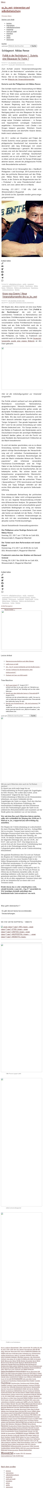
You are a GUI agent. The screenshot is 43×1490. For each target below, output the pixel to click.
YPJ (24, 1453)
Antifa (3, 1353)
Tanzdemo (3, 1440)
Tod (37, 1440)
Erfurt (25, 1377)
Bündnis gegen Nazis (15, 1368)
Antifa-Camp (8, 1353)
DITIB (31, 1373)
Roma (36, 1426)
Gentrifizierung (27, 1387)
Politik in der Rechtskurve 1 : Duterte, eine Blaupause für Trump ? (20, 57)
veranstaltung (6, 286)
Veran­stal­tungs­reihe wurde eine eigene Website (21, 339)
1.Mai (20, 1347)
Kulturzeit (11, 1400)
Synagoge (32, 1437)
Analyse (23, 1351)
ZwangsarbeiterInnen (6, 1456)
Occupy (29, 1411)
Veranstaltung (5, 1446)
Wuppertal (7, 1453)
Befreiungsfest (8, 1361)
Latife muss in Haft (12, 664)
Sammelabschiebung (12, 1429)
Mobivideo (3, 1407)
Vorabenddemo (5, 1448)
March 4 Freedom (5, 1404)
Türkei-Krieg (4, 1444)
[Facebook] (21, 271)
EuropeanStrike (5, 1381)
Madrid (36, 1402)
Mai (39, 1402)
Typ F (35, 1442)
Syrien (37, 1437)
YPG (21, 1453)
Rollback (32, 1426)
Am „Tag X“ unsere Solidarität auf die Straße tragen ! (23, 667)
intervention (10, 25)
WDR (21, 1448)
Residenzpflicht (13, 1426)
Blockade (10, 1364)
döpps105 (11, 1375)
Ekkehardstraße (38, 1375)
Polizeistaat (36, 1417)
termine (9, 23)
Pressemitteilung (23, 1418)
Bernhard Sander (14, 1362)
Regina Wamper (32, 1424)
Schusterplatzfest (9, 1431)
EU (5, 1379)
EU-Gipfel (9, 1379)
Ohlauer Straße (8, 1413)
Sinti (34, 1431)
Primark (30, 1418)
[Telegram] (21, 277)
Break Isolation (13, 1366)
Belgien (14, 1361)
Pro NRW (35, 1418)
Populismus (34, 288)
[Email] (21, 266)
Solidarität (19, 1433)
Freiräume (31, 1385)
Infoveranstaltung (5, 1394)
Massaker (18, 1404)
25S (38, 1347)
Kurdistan (26, 1400)
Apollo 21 (16, 1355)
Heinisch (25, 1391)
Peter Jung (21, 1415)
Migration (27, 1405)
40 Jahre (3, 1349)
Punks (25, 1420)
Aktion (2, 1351)
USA (29, 1444)
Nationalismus (34, 1407)
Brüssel (31, 1366)
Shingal (17, 1431)
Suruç (28, 1437)
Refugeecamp (18, 1424)
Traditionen (13, 1442)
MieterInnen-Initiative (18, 1405)
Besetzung (21, 1362)
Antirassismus (36, 1353)
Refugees (24, 1424)
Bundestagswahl (37, 1366)
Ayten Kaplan (9, 1359)
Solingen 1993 (34, 1433)
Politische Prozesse (14, 1417)
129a (7, 1349)
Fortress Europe (34, 1383)
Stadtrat (34, 1435)
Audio (36, 1355)
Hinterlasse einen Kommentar (24, 65)
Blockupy (22, 1364)
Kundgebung (19, 1400)
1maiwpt (25, 1347)
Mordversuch (10, 1407)
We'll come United (28, 1448)
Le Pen (36, 599)
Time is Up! (33, 1440)
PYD (29, 1420)
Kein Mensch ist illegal (7, 1398)
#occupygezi (15, 1347)
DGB (39, 1371)
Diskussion (26, 1373)
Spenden (30, 1435)
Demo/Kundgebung (8, 1371)
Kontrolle (36, 1398)
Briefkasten (20, 1366)
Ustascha (33, 1444)
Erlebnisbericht (37, 1377)
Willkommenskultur (13, 1450)
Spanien (22, 1435)
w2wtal (13, 1448)
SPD (26, 1435)
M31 (32, 1402)
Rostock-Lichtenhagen (22, 1428)
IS (1, 1396)
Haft (28, 1389)
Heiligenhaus (18, 1391)
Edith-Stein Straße (28, 1375)
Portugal (10, 1418)
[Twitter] (21, 269)
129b (11, 1349)
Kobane (25, 1398)
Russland (36, 1428)
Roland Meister (26, 1426)
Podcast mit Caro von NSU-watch (16, 675)
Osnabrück (4, 1415)
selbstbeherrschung (13, 27)
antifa (8, 38)
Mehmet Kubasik (37, 1404)
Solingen (25, 1433)
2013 (17, 1349)
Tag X (31, 1439)
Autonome (8, 1357)
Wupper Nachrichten (25, 1450)
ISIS (6, 1396)
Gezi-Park (3, 1389)
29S (41, 1347)
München (16, 1407)
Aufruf (3, 1357)
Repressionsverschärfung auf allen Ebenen (20, 661)
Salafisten (3, 1429)
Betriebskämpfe (29, 1362)
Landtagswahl (19, 1402)
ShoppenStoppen (23, 1431)
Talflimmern (36, 1439)
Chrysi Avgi (11, 1369)
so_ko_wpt (12, 65)
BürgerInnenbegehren (35, 1368)
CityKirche (17, 1369)
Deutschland (34, 1371)
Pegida (16, 1415)
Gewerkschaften (36, 1387)
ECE (23, 1375)
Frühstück (4, 1387)
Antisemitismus (9, 1355)
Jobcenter (30, 1396)
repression (10, 40)
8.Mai (28, 1347)
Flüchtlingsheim (15, 1383)
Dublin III (35, 1373)
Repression (4, 1426)
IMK (14, 1392)
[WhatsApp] (21, 280)
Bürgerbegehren (26, 1368)
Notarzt (17, 1411)
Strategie (13, 1437)
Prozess (12, 1420)
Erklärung (29, 1377)
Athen (33, 1355)
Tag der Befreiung (20, 1439)
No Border (36, 1409)
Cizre (22, 1369)
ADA (34, 1349)
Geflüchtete (13, 1387)
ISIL (3, 1396)
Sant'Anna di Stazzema (24, 1429)
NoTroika (21, 1411)
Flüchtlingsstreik (24, 1383)
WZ (15, 1453)
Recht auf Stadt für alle (30, 1422)
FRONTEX (37, 1385)
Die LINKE (8, 1373)
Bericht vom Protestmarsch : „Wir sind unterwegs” (22, 703)
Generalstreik (19, 1387)
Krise (2, 1400)
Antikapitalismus (27, 1353)
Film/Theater (30, 1381)
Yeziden (18, 1453)
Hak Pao (31, 1389)
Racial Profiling (34, 1420)
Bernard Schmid (24, 597)
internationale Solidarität (29, 1394)
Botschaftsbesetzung (31, 1364)
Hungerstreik (4, 1392)
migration (9, 33)
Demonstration (21, 1371)
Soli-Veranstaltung (10, 1433)
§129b (18, 1456)
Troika (32, 1442)
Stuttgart (21, 1437)
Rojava (19, 1426)
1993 (14, 1349)
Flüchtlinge (6, 1383)
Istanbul (25, 1396)
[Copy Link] (21, 263)
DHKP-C (3, 1373)
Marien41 (13, 1404)
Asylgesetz (22, 1355)
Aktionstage (14, 1351)
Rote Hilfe (30, 1428)
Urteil (26, 1444)
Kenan (15, 1398)
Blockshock (16, 1364)
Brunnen (26, 1366)
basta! (2, 1361)
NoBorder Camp (5, 1411)
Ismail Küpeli (29, 599)
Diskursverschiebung (17, 1373)
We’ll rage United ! (12, 685)
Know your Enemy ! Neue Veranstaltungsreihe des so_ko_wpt (19, 295)
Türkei (12, 603)
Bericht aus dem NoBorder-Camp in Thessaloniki (21, 693)
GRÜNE (24, 1389)
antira (8, 35)
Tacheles (13, 1439)
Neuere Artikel (10, 610)
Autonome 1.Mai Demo (17, 1357)
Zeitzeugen (28, 1453)
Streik (17, 1437)
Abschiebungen (28, 1349)
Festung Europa (21, 1381)
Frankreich (20, 599)
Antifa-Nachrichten (17, 1353)
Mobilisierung (34, 1405)
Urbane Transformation (18, 1444)
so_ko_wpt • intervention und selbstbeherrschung (16, 9)
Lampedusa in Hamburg (8, 1402)
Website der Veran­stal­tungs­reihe (21, 79)
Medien (23, 1404)
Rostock (14, 1428)
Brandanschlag (5, 1366)
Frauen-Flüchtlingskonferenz (20, 1385)
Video (31, 1446)
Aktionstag (7, 1351)
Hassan (3, 1391)
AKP (39, 1349)
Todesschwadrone (8, 290)
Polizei (22, 1417)
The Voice (21, 1440)
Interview (39, 1394)
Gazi (8, 1387)
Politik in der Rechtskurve (22, 288)
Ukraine (10, 1444)
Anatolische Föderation (31, 1351)
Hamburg (36, 1389)
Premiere (15, 1418)
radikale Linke (4, 1422)
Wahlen (17, 290)
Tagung (27, 1439)
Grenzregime (9, 1389)
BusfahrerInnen (5, 1368)
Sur (25, 1437)
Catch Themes (12, 1464)
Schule (3, 1431)
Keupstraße (20, 1398)
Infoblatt (27, 1392)
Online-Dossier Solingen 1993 (30, 1413)
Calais (2, 1369)
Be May (19, 1361)
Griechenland (17, 1389)
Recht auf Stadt (20, 1422)
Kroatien (6, 1400)
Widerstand (4, 1450)
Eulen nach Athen (27, 1379)
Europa (34, 1379)
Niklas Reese (6, 601)
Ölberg (22, 1456)
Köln (31, 1400)
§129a (14, 1456)
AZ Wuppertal (37, 1359)
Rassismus (11, 1422)
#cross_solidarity (5, 1347)
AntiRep (3, 1355)
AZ (14, 1359)
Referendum (11, 1424)
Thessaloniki (15, 1440)
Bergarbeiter (29, 1361)
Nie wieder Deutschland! (20, 1409)
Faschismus (29, 286)
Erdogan (4, 599)
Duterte (21, 286)
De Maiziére (31, 1369)
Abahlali (21, 1349)
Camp (6, 1369)
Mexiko (10, 1405)
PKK (31, 1415)
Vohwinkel (36, 1446)
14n (32, 1347)
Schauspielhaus (35, 1429)
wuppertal (9, 29)
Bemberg (23, 1361)
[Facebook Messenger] (21, 274)
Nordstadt (12, 1411)
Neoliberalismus (9, 1409)
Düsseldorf (18, 1375)
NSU (25, 1411)
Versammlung (25, 1446)
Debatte (25, 1369)
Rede (7, 1424)
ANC (39, 1351)
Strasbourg (7, 1437)
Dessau (28, 1371)
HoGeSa (37, 1391)
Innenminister (19, 1394)
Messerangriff (4, 1405)
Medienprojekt (29, 1404)
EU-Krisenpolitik (17, 1379)
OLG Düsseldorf (17, 1413)
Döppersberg (4, 1375)
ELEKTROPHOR (14, 1377)
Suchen (4, 44)
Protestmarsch (5, 1420)
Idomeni (10, 1392)
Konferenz (30, 1398)
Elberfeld (3, 1377)
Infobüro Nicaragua (35, 1392)
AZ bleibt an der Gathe (27, 1359)
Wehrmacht (36, 1448)
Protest (40, 1418)
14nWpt (35, 1347)
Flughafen (37, 1381)
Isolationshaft (18, 1396)
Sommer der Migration (7, 1435)
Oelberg (34, 1411)
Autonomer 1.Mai (28, 1357)
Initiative (13, 1394)
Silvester (30, 1431)
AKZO (18, 1351)
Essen (2, 1379)
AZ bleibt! (18, 1359)
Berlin (38, 1361)
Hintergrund (31, 1391)
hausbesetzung (10, 1391)
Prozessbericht (19, 1420)
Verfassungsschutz (16, 1446)
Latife (25, 1402)
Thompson (27, 1440)
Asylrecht (29, 1355)
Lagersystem (36, 1400)
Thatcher (9, 1440)
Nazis (3, 1409)
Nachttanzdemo (25, 1407)
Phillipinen (9, 288)
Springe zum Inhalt (8, 20)
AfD (36, 1349)
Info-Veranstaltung (20, 1392)
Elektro (7, 1377)
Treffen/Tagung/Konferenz (23, 1442)
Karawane (37, 1396)
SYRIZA (3, 1439)
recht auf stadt (11, 31)
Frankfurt (3, 1385)
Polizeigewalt (28, 1417)
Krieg (40, 1398)
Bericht (34, 1361)
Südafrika (8, 1439)
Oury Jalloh (10, 1415)
